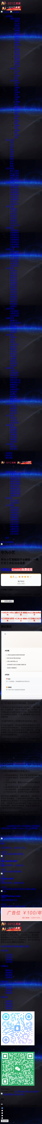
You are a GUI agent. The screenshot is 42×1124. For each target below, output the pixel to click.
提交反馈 (5, 1121)
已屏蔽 (6, 1113)
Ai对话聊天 (9, 542)
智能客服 (17, 871)
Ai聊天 (3, 854)
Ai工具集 (17, 1091)
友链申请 (4, 946)
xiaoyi (21, 828)
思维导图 (19, 854)
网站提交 (11, 946)
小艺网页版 (32, 828)
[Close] (2, 1104)
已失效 (6, 1108)
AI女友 (3, 906)
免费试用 (12, 854)
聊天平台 (12, 906)
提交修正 (7, 1118)
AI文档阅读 (26, 826)
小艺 (26, 828)
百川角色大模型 (29, 889)
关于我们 (26, 946)
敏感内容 (7, 1116)
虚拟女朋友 (20, 906)
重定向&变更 (8, 1111)
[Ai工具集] (16, 463)
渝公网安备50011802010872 (14, 1094)
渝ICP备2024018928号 (30, 1091)
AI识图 (13, 828)
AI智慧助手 (35, 826)
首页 (2, 542)
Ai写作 (18, 826)
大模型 (11, 871)
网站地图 (18, 946)
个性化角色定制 (9, 889)
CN (17, 828)
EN (7, 906)
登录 (7, 538)
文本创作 (19, 889)
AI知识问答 (5, 828)
